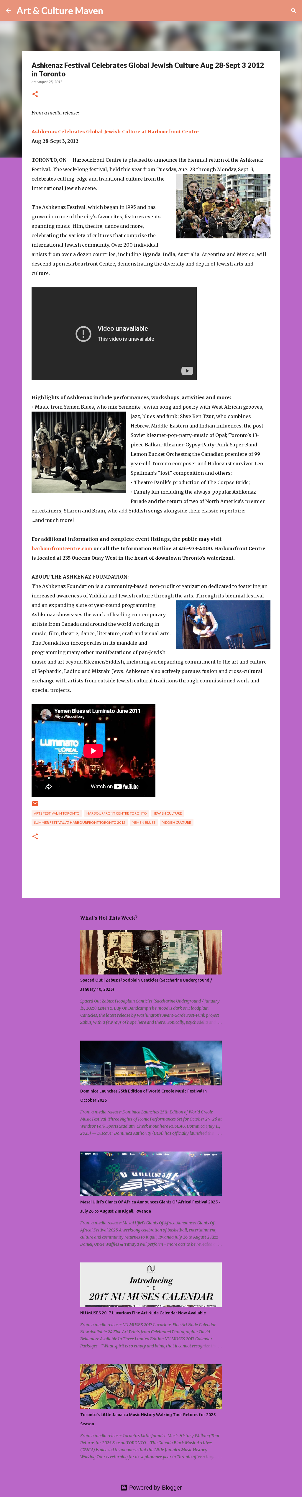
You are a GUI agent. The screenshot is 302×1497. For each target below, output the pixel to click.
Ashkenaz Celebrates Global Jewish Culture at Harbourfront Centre (115, 132)
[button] (35, 95)
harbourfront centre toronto (116, 813)
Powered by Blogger (154, 1487)
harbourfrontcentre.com (62, 548)
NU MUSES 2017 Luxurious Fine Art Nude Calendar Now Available (143, 1313)
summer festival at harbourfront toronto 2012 (79, 822)
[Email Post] (35, 806)
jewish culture (168, 813)
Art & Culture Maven (60, 10)
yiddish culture (176, 822)
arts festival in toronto (57, 813)
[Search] (111, 11)
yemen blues (143, 822)
